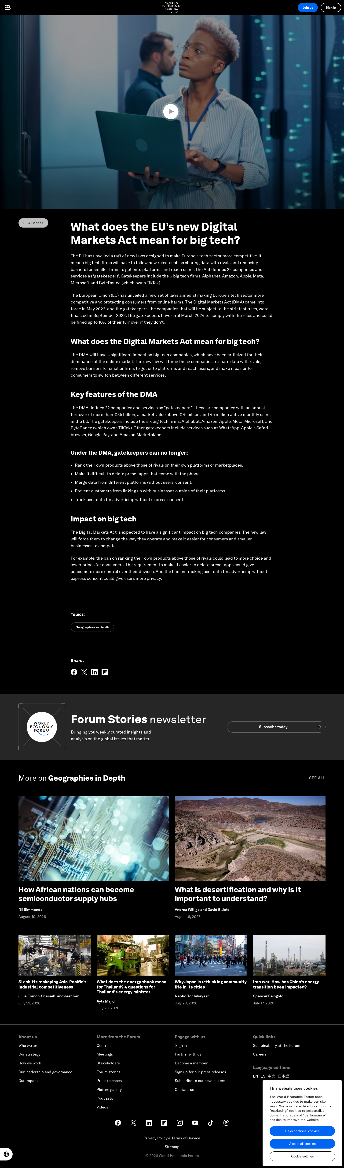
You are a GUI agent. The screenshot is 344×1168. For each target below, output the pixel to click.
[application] (172, 112)
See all (317, 778)
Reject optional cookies (302, 1131)
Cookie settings (302, 1156)
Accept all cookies (302, 1144)
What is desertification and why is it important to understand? (238, 894)
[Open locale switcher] (6, 1154)
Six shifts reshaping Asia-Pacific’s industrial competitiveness (52, 984)
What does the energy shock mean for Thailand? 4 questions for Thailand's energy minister (131, 986)
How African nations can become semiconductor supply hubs (76, 894)
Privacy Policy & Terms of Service (172, 1138)
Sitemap (172, 1147)
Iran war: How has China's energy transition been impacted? (286, 984)
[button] (172, 111)
